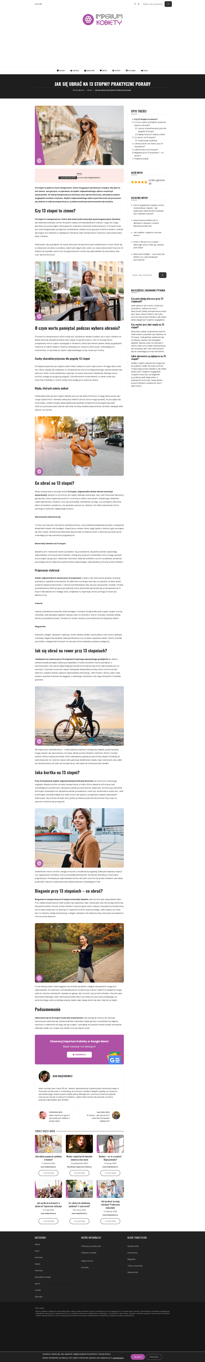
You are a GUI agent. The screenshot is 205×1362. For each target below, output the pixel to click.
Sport (117, 70)
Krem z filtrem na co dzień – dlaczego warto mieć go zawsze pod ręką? (148, 245)
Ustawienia (153, 1357)
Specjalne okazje (43, 1277)
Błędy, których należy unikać (151, 134)
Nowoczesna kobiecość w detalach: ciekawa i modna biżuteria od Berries (146, 223)
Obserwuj (80, 1054)
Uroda (75, 70)
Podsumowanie (141, 158)
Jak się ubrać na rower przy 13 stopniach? (148, 145)
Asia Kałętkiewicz (91, 177)
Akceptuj (137, 1357)
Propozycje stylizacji (147, 140)
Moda (62, 70)
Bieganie (131, 1259)
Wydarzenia (133, 1246)
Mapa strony (87, 1261)
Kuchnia (131, 70)
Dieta (104, 70)
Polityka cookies (88, 1252)
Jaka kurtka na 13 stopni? (146, 149)
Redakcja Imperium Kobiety (79, 1167)
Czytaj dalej (48, 1173)
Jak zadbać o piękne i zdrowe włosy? (147, 234)
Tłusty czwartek (134, 1265)
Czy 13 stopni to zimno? (146, 119)
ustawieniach (118, 1358)
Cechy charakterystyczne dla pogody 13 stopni (152, 130)
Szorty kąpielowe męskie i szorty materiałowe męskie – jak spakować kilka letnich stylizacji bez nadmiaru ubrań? (148, 209)
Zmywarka (132, 1252)
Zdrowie (90, 70)
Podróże (39, 1270)
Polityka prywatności (91, 1246)
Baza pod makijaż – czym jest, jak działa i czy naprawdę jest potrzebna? (149, 257)
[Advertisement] (102, 49)
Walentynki (132, 1272)
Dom (145, 70)
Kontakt (38, 4)
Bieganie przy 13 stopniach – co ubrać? (149, 154)
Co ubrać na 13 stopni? (145, 137)
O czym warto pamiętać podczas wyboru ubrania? (150, 124)
